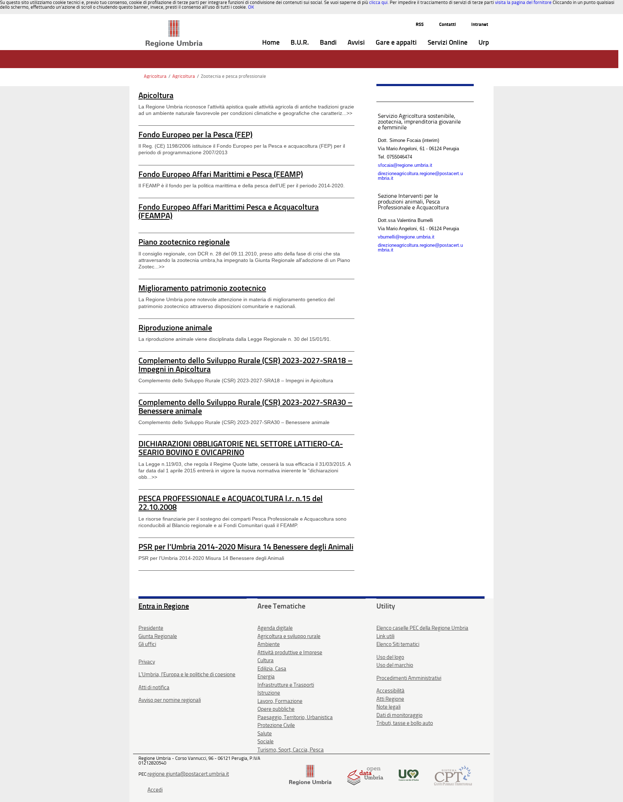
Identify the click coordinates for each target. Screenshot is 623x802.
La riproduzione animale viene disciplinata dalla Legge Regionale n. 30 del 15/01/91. (234, 339)
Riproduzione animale (175, 328)
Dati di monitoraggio (399, 715)
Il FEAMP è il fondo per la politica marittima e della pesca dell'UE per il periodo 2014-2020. (241, 185)
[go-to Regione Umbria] (174, 23)
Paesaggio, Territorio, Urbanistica (295, 717)
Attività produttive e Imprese (289, 652)
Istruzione (268, 693)
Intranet (479, 24)
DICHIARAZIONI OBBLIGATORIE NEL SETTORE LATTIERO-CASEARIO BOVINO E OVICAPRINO (240, 448)
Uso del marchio (394, 665)
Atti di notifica (153, 687)
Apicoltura (155, 95)
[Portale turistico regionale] (409, 775)
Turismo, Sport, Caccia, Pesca (290, 750)
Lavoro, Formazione (279, 701)
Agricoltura (155, 76)
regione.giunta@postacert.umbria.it (188, 774)
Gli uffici (147, 644)
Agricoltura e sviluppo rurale (289, 636)
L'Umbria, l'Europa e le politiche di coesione (186, 674)
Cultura (265, 660)
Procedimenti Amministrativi (408, 678)
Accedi (155, 790)
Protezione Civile (276, 725)
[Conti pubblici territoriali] (453, 775)
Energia (266, 676)
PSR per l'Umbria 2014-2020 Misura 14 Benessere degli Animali (245, 547)
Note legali (388, 707)
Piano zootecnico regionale (184, 242)
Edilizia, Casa (271, 668)
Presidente (150, 628)
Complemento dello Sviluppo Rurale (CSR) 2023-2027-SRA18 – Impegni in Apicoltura (245, 365)
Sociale (265, 741)
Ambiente (268, 644)
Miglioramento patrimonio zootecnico (202, 288)
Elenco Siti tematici (397, 644)
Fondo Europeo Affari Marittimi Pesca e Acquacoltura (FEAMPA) (228, 211)
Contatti (447, 24)
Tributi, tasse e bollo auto (404, 723)
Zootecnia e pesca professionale (233, 76)
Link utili (385, 636)
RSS (420, 24)
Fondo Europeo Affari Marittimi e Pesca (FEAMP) (220, 174)
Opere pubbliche (276, 709)
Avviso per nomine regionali (169, 700)
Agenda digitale (275, 628)
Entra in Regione (163, 606)
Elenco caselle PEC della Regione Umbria (422, 628)
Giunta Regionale (157, 636)
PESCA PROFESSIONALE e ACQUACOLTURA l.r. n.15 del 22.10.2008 (230, 503)
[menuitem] (271, 43)
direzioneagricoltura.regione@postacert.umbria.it (420, 176)
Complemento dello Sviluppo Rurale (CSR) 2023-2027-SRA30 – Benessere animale (245, 406)
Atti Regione (390, 699)
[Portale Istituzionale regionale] (310, 775)
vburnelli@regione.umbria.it (406, 237)
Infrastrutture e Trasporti (285, 685)
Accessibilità (390, 690)
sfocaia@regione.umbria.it (405, 165)
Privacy (146, 662)
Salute (264, 733)
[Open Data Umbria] (365, 775)
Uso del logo (390, 657)
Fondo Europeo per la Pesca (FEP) (195, 134)
